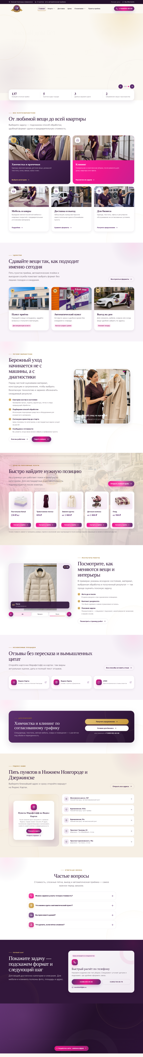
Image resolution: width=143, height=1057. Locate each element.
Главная (42, 8)
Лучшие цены (115, 2)
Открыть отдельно (33, 839)
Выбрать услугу (42, 69)
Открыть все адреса (121, 790)
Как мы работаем (18, 443)
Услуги (50, 8)
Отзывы (79, 1028)
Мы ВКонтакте (129, 2)
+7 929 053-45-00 (125, 8)
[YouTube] (112, 1038)
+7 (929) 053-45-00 (114, 1022)
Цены (70, 8)
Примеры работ (82, 1025)
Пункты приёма (94, 8)
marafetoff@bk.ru (80, 991)
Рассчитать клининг (19, 69)
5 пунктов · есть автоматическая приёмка (51, 2)
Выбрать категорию (19, 183)
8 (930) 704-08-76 (116, 985)
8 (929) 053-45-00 (86, 985)
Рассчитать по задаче (84, 183)
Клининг (54, 1025)
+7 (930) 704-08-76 (114, 1026)
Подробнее (16, 231)
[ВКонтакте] (107, 1038)
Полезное (80, 1031)
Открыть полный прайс (120, 487)
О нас (79, 1021)
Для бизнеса (56, 1028)
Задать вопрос (40, 443)
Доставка (61, 8)
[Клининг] (127, 90)
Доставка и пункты (58, 1031)
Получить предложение (106, 231)
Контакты (80, 1034)
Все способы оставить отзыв (117, 671)
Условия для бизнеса (105, 732)
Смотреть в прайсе (20, 528)
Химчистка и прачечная (60, 1021)
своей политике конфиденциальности (37, 829)
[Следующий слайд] (132, 90)
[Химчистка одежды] (124, 90)
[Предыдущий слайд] (120, 90)
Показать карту (34, 835)
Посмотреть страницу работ (91, 625)
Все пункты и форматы (120, 283)
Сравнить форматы (61, 231)
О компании (79, 8)
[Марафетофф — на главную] (17, 9)
